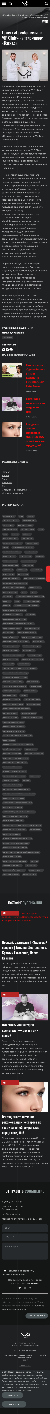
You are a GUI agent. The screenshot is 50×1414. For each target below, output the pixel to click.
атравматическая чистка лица (15, 677)
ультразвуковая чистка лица (14, 686)
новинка (6, 605)
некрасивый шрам (10, 713)
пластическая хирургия (12, 543)
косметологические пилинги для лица (18, 744)
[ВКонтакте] (3, 349)
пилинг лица (34, 776)
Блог (14, 15)
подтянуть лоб (30, 749)
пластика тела (25, 556)
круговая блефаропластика (14, 587)
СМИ (19, 15)
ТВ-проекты (7, 337)
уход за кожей (28, 650)
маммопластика (29, 520)
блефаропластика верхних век (15, 583)
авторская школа (29, 561)
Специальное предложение (17, 490)
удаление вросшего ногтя (32, 717)
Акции (5, 476)
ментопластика (9, 556)
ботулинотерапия (32, 628)
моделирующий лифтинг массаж (16, 843)
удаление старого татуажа (13, 731)
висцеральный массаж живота (15, 816)
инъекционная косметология (14, 619)
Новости (6, 472)
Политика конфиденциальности (25, 1345)
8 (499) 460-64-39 (12, 1202)
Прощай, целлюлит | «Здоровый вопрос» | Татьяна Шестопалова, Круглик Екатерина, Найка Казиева (24, 950)
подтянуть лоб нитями (12, 753)
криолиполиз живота (11, 834)
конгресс (6, 601)
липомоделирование (11, 690)
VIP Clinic (6, 15)
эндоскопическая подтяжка (14, 829)
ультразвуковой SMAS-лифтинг (26, 605)
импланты (39, 556)
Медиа (24, 592)
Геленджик (31, 614)
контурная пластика (11, 578)
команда (34, 861)
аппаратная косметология (34, 578)
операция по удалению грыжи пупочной (18, 811)
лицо (21, 516)
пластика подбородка (31, 646)
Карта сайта (25, 1365)
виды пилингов (9, 740)
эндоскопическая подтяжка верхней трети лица (22, 825)
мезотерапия (8, 632)
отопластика (31, 865)
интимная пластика (31, 601)
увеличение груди (10, 529)
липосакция (22, 569)
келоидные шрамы (10, 717)
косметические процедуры (13, 655)
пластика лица (31, 552)
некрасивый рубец (29, 713)
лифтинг (24, 695)
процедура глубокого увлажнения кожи (19, 794)
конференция (28, 565)
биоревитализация (25, 525)
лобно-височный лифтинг (32, 637)
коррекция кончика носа (13, 704)
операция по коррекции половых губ (17, 802)
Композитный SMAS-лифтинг (14, 870)
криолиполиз (35, 829)
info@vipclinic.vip (11, 1214)
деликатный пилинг (10, 650)
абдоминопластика (10, 520)
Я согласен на (18, 1272)
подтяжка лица (32, 543)
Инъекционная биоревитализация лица (18, 623)
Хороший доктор (35, 870)
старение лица (34, 587)
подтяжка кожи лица (11, 699)
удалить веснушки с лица (13, 820)
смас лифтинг (27, 538)
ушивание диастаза (11, 874)
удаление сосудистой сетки (14, 776)
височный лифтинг (10, 637)
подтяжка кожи (9, 695)
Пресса (33, 592)
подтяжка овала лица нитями (15, 762)
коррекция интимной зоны (13, 798)
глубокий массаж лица (12, 767)
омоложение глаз (10, 592)
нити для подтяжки (10, 646)
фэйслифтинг (36, 569)
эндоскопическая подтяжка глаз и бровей (19, 668)
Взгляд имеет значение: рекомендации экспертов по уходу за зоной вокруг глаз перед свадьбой (21, 1124)
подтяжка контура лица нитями (15, 758)
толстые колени (30, 690)
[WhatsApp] (11, 349)
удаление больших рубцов (13, 722)
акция (5, 547)
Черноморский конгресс (12, 614)
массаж (31, 516)
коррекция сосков (10, 659)
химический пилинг (10, 780)
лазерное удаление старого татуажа (17, 735)
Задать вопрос (37, 1316)
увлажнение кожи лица (12, 784)
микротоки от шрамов (12, 856)
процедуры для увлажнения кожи (16, 789)
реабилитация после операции (15, 847)
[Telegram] (7, 349)
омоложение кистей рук (12, 807)
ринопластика (24, 663)
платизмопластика (10, 565)
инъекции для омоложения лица (16, 641)
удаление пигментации (12, 552)
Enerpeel (26, 780)
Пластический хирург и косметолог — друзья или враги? (20, 1030)
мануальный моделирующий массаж (17, 838)
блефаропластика (10, 561)
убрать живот (8, 663)
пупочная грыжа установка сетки (16, 708)
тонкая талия (36, 686)
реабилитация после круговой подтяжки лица (21, 852)
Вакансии (7, 483)
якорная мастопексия (12, 628)
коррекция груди (34, 655)
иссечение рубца (29, 874)
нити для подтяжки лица (13, 681)
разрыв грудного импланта (32, 659)
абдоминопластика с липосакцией (30, 596)
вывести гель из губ (32, 699)
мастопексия (8, 574)
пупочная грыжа (33, 704)
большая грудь (33, 681)
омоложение (8, 525)
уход (5, 534)
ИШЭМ (17, 601)
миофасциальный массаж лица (15, 673)
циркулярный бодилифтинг (23, 547)
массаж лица (38, 641)
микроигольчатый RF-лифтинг (14, 610)
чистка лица (23, 574)
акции (41, 529)
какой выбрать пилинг (11, 749)
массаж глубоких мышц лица (14, 771)
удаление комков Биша (12, 865)
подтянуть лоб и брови (34, 753)
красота (15, 534)
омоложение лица (10, 538)
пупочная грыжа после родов (14, 861)
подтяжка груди (27, 529)
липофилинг (8, 569)
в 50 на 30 (26, 534)
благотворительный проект (13, 726)
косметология (9, 516)
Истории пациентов (12, 493)
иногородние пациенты (27, 632)
